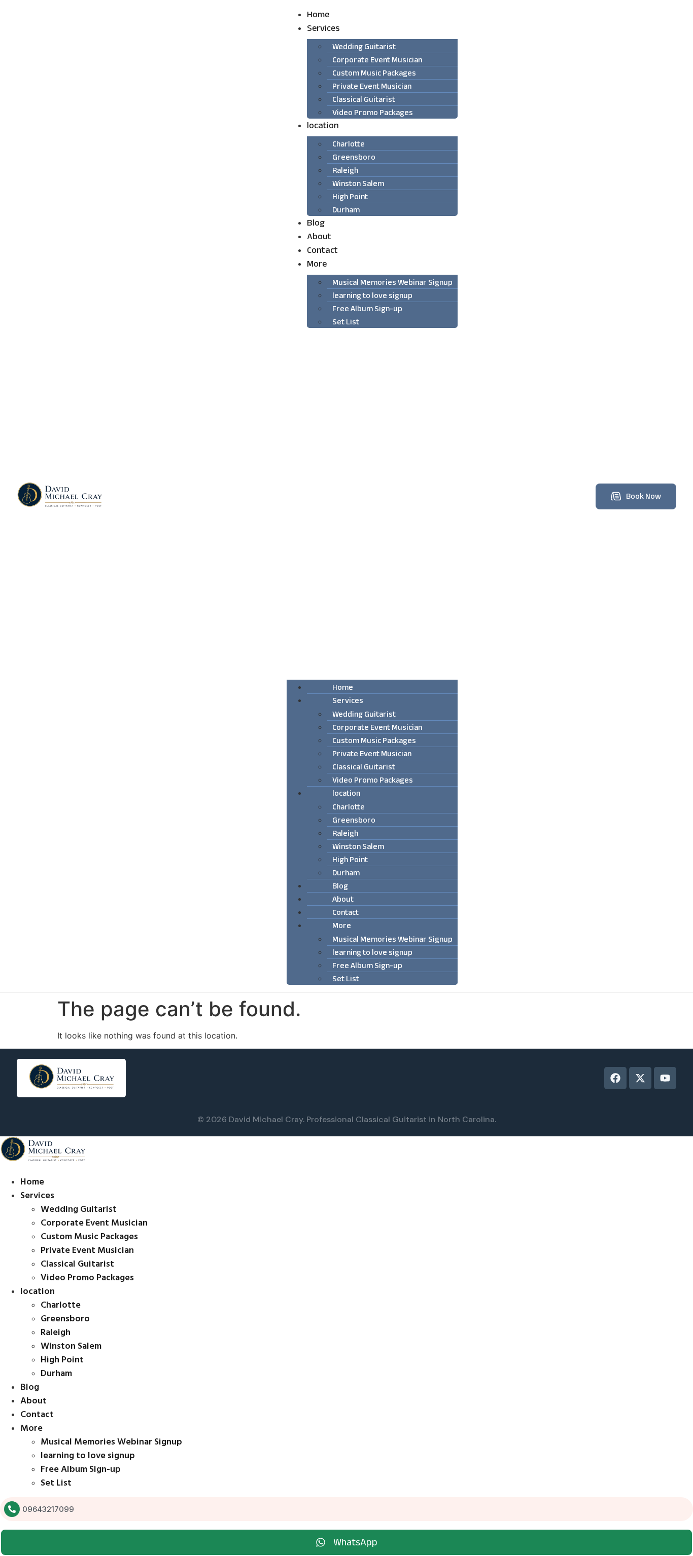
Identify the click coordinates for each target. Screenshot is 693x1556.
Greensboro (65, 1318)
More (317, 263)
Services (323, 28)
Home (318, 14)
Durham (346, 209)
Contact (322, 250)
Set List (345, 321)
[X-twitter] (640, 1078)
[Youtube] (665, 1078)
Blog (316, 222)
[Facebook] (615, 1078)
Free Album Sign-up (367, 308)
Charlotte (61, 1305)
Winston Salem (71, 1346)
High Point (62, 1359)
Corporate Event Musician (94, 1222)
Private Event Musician (87, 1250)
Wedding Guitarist (79, 1209)
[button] (372, 502)
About (319, 236)
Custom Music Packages (89, 1236)
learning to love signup (88, 1455)
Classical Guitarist (77, 1263)
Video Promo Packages (372, 112)
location (323, 125)
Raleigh (56, 1332)
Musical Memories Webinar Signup (111, 1441)
